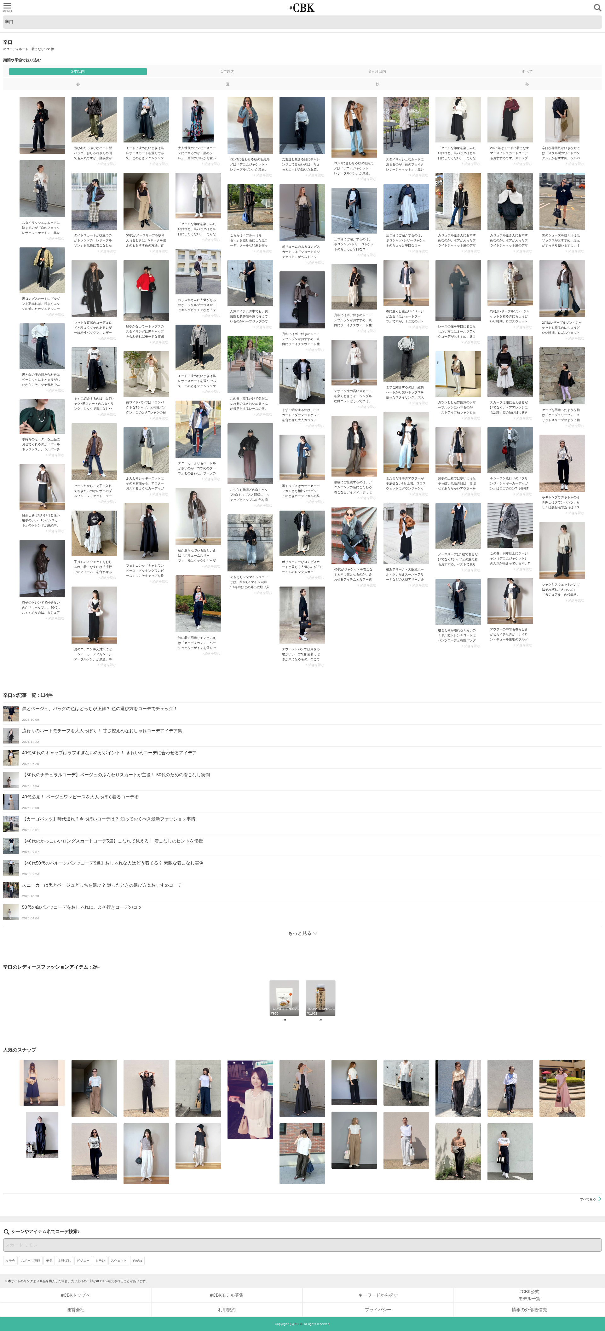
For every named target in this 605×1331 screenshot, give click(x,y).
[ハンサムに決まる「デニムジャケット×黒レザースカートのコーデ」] (146, 119)
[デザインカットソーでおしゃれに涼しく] (198, 1088)
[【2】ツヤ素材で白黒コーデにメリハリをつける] (42, 346)
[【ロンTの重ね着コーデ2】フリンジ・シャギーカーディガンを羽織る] (510, 450)
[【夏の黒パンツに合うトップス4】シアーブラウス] (406, 1083)
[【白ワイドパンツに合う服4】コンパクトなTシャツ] (146, 374)
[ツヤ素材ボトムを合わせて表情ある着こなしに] (458, 602)
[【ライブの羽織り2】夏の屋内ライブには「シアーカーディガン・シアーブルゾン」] (94, 615)
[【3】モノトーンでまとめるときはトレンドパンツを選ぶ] (510, 1151)
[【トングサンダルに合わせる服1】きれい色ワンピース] (562, 1088)
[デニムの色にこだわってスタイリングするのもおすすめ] (354, 446)
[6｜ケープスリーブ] (562, 375)
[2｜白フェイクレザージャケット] (406, 125)
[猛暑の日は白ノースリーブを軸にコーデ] (406, 1140)
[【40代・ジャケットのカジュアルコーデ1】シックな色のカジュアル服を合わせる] (354, 535)
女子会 (10, 1260)
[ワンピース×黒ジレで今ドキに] (198, 119)
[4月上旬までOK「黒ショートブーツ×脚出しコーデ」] (406, 283)
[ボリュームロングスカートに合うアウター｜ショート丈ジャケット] (302, 212)
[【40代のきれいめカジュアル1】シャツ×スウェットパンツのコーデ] (562, 550)
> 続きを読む (107, 163)
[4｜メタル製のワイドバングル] (562, 119)
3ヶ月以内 (377, 71)
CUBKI (302, 7)
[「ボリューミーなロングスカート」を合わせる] (94, 533)
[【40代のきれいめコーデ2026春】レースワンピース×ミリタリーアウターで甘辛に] (250, 364)
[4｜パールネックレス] (42, 416)
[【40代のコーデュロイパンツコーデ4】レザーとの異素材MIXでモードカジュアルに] (94, 288)
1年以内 (227, 71)
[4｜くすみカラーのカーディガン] (302, 457)
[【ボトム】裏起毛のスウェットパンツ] (562, 463)
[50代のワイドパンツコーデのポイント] (94, 1088)
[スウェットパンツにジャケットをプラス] (302, 615)
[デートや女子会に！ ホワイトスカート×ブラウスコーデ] (250, 1099)
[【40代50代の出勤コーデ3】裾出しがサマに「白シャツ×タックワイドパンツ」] (302, 1153)
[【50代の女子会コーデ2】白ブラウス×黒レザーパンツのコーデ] (302, 125)
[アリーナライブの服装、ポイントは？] (406, 533)
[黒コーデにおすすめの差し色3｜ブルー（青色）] (250, 207)
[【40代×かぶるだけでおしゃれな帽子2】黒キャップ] (42, 568)
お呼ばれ (64, 1260)
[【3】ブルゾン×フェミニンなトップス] (198, 271)
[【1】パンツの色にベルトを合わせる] (354, 1140)
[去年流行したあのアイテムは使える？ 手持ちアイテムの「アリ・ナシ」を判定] (42, 1083)
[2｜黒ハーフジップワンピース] (250, 283)
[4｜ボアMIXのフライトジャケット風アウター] (458, 201)
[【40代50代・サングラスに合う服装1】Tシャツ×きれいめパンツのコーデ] (510, 1088)
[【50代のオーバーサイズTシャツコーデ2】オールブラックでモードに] (42, 1135)
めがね (137, 1260)
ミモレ (100, 1260)
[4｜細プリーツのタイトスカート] (458, 1151)
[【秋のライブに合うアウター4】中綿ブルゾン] (458, 450)
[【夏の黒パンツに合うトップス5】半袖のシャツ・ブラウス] (354, 1082)
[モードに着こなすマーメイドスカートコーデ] (510, 119)
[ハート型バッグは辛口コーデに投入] (94, 119)
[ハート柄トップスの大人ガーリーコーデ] (406, 359)
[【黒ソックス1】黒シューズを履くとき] (562, 201)
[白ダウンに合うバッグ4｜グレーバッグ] (458, 119)
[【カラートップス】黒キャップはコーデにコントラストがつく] (146, 290)
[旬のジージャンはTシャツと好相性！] (510, 525)
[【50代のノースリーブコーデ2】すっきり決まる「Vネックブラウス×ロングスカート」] (146, 201)
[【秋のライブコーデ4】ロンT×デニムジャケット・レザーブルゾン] (250, 125)
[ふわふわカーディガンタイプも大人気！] (146, 450)
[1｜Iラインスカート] (42, 487)
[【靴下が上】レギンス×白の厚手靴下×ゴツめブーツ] (198, 429)
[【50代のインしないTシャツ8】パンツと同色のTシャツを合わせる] (146, 1088)
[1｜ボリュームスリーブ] (198, 516)
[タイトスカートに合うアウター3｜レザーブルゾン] (94, 201)
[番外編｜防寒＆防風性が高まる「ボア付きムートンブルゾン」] (354, 287)
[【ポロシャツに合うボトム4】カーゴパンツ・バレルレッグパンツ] (146, 1153)
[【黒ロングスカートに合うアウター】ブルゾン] (42, 270)
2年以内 (78, 71)
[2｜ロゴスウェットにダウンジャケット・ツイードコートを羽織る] (406, 442)
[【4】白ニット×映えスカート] (354, 362)
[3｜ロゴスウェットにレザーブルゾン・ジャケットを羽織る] (510, 283)
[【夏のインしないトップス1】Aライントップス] (198, 1146)
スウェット (119, 1260)
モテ (49, 1260)
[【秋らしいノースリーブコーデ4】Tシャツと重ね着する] (458, 526)
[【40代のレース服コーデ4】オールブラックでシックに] (458, 290)
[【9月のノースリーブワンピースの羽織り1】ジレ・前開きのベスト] (302, 1088)
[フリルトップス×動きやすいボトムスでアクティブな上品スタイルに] (458, 1088)
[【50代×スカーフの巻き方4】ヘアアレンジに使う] (510, 366)
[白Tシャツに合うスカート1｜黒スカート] (94, 370)
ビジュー (83, 1260)
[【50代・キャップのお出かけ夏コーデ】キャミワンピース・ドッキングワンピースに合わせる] (146, 531)
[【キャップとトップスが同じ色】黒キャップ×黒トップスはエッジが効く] (250, 453)
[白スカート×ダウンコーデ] (302, 381)
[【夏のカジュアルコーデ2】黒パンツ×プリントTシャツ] (94, 1151)
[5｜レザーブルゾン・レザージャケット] (94, 451)
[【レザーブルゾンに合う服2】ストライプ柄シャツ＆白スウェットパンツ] (458, 374)
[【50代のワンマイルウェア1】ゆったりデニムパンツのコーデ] (250, 542)
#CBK (299, 1324)
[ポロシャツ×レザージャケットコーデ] (406, 207)
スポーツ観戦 (30, 1260)
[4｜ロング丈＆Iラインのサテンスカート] (302, 533)
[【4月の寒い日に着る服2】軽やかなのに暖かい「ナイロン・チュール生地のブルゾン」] (510, 601)
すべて (527, 71)
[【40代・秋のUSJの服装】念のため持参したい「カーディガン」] (198, 603)
